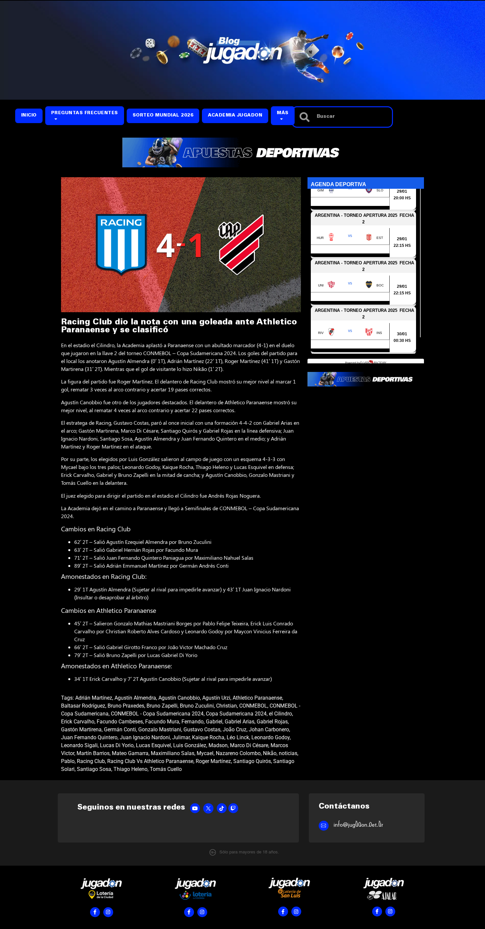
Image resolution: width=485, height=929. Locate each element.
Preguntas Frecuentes (84, 113)
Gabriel (214, 721)
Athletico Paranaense (257, 698)
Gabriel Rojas (272, 721)
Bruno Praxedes (126, 706)
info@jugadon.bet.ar (358, 825)
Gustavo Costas (201, 729)
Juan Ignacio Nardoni (145, 737)
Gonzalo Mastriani (159, 729)
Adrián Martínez (93, 698)
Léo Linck (238, 737)
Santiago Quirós (252, 761)
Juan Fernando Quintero (89, 737)
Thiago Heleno (130, 769)
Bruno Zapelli (162, 706)
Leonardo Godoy (270, 737)
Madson (218, 745)
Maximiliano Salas (172, 753)
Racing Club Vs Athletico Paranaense (150, 761)
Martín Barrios (93, 753)
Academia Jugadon (235, 116)
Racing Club (91, 761)
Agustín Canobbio (179, 698)
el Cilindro (280, 714)
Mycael (205, 753)
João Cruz (234, 729)
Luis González (189, 745)
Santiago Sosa (94, 769)
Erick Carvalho (77, 721)
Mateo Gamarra (130, 753)
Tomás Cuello (166, 769)
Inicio (29, 116)
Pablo (68, 761)
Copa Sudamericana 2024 (236, 714)
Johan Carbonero (269, 729)
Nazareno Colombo (238, 753)
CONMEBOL (253, 706)
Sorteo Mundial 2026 (163, 116)
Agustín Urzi (216, 698)
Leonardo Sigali (79, 745)
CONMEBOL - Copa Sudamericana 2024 (157, 714)
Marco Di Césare (249, 745)
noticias (288, 753)
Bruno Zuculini (197, 706)
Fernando (192, 721)
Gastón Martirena (81, 729)
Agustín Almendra (135, 698)
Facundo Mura (162, 721)
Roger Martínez (213, 761)
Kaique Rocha (208, 737)
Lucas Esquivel (153, 745)
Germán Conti (120, 729)
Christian (226, 706)
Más (283, 113)
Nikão (269, 753)
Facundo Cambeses (120, 721)
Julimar (181, 737)
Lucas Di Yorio (117, 745)
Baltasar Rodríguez (83, 706)
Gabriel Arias (239, 721)
